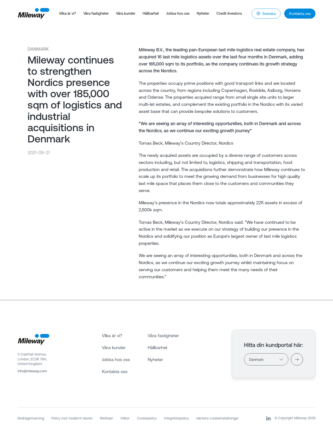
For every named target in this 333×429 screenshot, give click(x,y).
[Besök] (297, 359)
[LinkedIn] (268, 418)
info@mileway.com (32, 371)
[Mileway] (33, 13)
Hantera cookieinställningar (217, 418)
